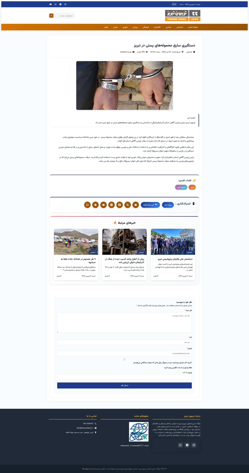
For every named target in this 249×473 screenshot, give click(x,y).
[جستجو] (51, 16)
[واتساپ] (87, 205)
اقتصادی (157, 27)
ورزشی (135, 27)
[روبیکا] (95, 205)
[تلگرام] (60, 4)
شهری (125, 27)
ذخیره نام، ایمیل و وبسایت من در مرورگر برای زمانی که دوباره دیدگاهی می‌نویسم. (162, 362)
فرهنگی (146, 27)
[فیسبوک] (119, 205)
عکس (115, 27)
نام (190, 337)
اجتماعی (180, 27)
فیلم (106, 27)
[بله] (103, 205)
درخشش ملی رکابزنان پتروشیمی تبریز (175, 259)
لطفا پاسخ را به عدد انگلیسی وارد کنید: (178, 367)
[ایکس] (127, 205)
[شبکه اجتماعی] (55, 4)
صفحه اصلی (193, 27)
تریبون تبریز (181, 187)
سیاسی (168, 27)
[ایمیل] (135, 205)
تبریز (192, 187)
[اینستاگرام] (65, 4)
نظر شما (188, 310)
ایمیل (189, 348)
